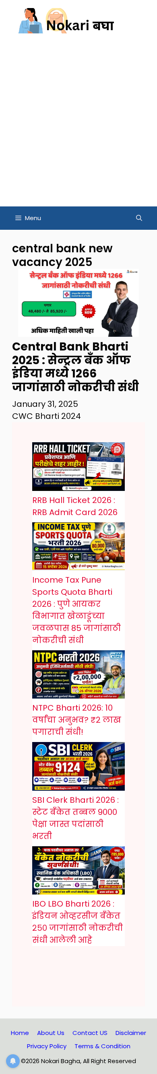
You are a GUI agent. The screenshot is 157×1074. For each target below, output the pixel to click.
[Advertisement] (78, 123)
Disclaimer (131, 1033)
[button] (139, 218)
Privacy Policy (46, 1046)
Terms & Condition (102, 1046)
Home (20, 1033)
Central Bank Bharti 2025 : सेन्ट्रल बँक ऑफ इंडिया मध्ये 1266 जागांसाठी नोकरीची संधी (75, 367)
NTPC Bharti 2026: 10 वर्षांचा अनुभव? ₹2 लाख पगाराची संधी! (76, 720)
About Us (50, 1033)
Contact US (89, 1033)
